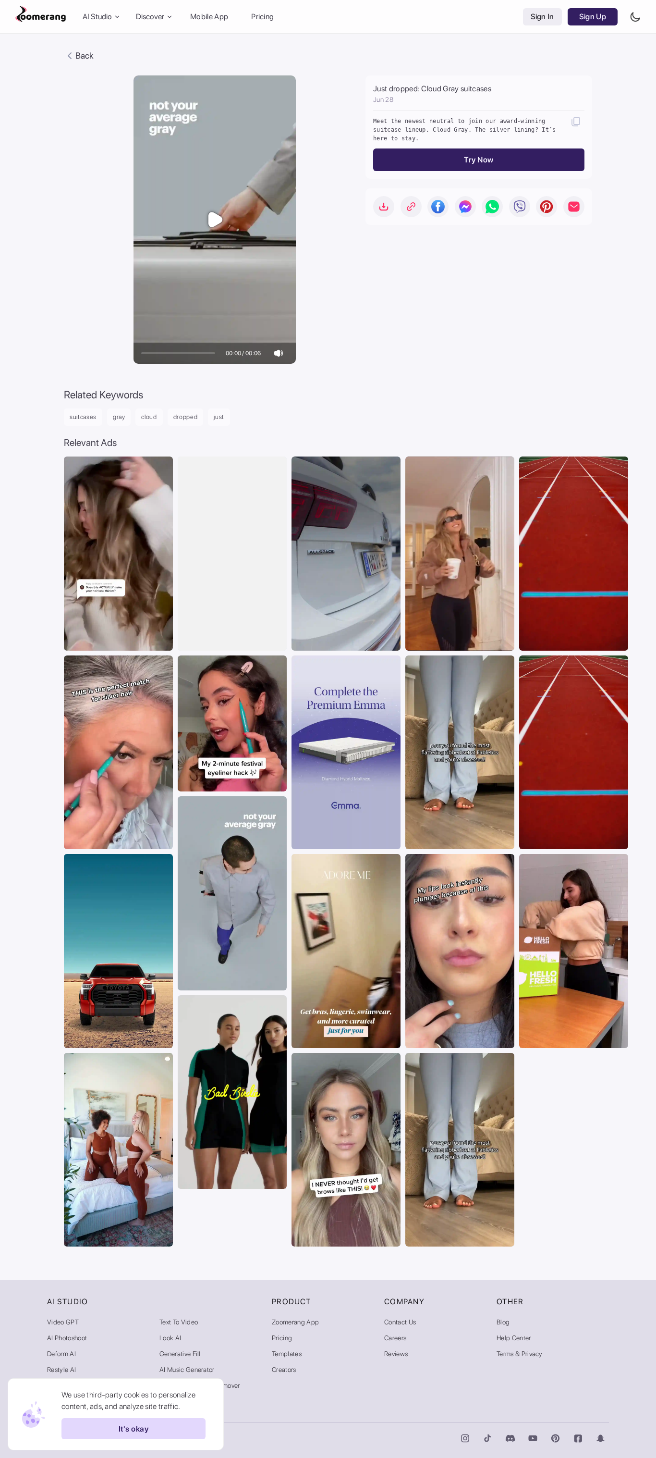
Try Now (478, 159)
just (219, 416)
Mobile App (209, 16)
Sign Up (592, 16)
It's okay (133, 1428)
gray (119, 416)
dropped (185, 416)
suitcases (83, 416)
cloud (149, 416)
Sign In (542, 16)
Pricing (262, 16)
